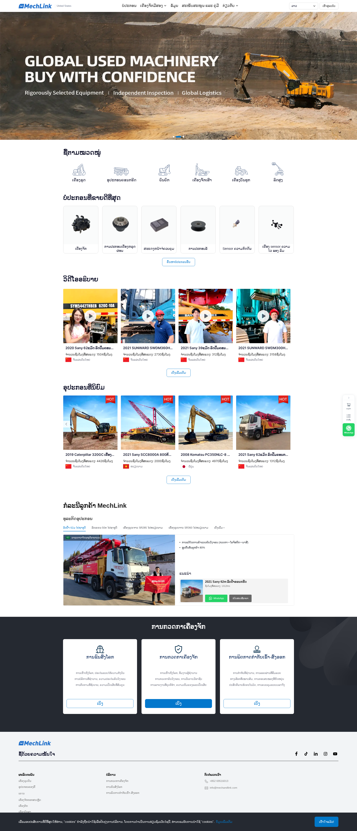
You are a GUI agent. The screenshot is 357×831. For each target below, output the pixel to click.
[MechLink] (35, 6)
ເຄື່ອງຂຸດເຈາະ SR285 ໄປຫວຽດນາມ (143, 527)
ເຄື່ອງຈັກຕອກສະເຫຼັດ (30, 799)
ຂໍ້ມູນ (174, 6)
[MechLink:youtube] (335, 753)
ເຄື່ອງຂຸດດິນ (25, 780)
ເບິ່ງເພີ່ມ (218, 527)
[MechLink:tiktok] (306, 753)
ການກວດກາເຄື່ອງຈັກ (117, 780)
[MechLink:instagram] (325, 753)
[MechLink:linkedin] (315, 753)
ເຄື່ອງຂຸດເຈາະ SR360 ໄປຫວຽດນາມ (188, 527)
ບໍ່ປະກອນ (129, 6)
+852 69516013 (219, 780)
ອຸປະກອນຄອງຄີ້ (27, 786)
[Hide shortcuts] (348, 398)
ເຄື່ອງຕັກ (23, 805)
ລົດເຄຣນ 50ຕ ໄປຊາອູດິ (104, 527)
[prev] (66, 317)
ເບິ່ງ (100, 703)
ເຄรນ (22, 793)
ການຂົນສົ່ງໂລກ (114, 786)
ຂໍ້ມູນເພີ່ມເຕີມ (224, 821)
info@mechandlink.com (223, 787)
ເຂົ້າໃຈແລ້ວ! (326, 821)
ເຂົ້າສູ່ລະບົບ (329, 5)
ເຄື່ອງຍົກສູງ (25, 811)
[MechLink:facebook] (296, 753)
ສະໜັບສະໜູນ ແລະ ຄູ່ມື (200, 6)
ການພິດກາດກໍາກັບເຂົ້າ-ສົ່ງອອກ (122, 792)
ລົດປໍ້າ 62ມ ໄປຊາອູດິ (74, 527)
